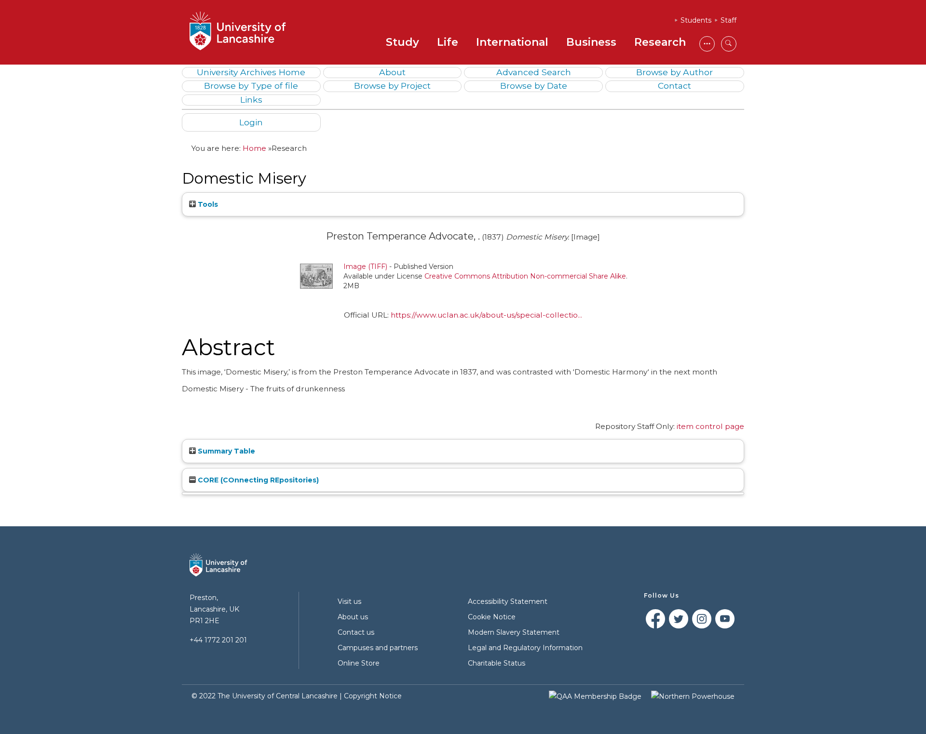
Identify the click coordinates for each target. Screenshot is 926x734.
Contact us (356, 632)
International (512, 42)
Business (591, 42)
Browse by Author (674, 72)
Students (696, 20)
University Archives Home (251, 72)
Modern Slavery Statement (513, 632)
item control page (710, 426)
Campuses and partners (378, 647)
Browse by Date (533, 85)
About (392, 72)
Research (660, 42)
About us (353, 617)
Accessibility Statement (507, 601)
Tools (207, 204)
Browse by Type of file (251, 85)
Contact (674, 85)
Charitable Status (496, 663)
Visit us (349, 601)
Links (251, 99)
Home (254, 148)
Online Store (359, 663)
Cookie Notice (492, 617)
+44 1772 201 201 (218, 640)
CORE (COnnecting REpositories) (257, 480)
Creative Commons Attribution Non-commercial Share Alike (525, 276)
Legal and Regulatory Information (525, 647)
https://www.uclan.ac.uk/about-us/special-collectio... (486, 315)
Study (402, 42)
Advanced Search (533, 72)
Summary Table (225, 451)
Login (251, 122)
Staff (728, 20)
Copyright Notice (373, 696)
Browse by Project (392, 85)
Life (447, 42)
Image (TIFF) (365, 266)
